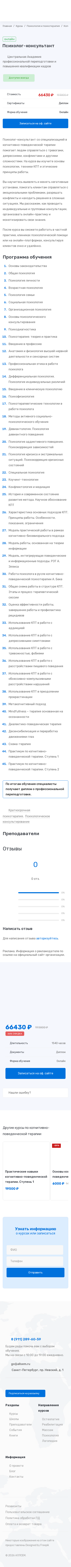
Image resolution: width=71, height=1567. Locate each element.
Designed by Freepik (37, 1545)
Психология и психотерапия (43, 26)
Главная (7, 26)
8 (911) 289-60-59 (25, 1339)
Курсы (19, 26)
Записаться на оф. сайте (35, 123)
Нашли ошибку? (19, 1092)
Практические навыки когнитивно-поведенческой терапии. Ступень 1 (26, 1177)
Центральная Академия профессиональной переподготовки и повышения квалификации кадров (29, 61)
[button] (25, 1393)
